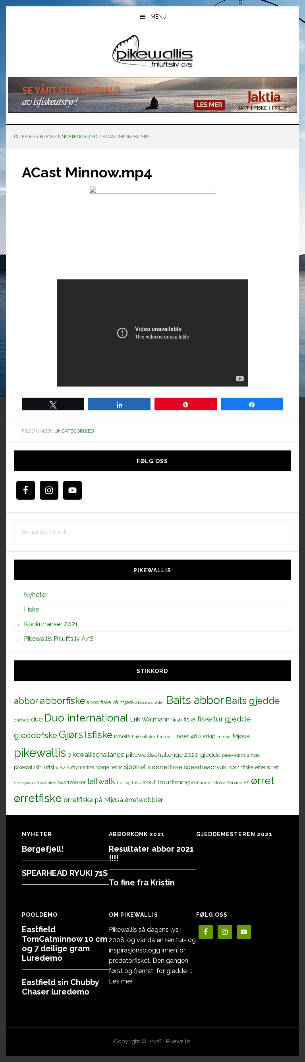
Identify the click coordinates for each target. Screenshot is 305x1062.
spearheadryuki (206, 767)
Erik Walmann (150, 719)
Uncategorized (74, 431)
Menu (158, 16)
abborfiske (62, 700)
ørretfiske (38, 798)
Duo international (86, 718)
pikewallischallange (96, 754)
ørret (262, 781)
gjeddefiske (35, 735)
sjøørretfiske (165, 767)
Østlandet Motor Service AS (220, 782)
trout (149, 782)
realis (116, 767)
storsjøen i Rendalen (35, 782)
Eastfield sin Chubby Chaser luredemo (60, 987)
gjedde (238, 718)
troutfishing (173, 782)
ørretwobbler (144, 800)
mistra (224, 736)
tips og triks (129, 782)
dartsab (21, 720)
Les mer (121, 981)
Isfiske (98, 735)
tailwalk (101, 781)
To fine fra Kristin (142, 882)
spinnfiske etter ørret (254, 767)
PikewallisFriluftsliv (152, 53)
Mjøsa (241, 736)
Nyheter (35, 594)
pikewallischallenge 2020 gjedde (173, 754)
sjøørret (135, 767)
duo (37, 719)
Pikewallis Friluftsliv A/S (59, 639)
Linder (164, 736)
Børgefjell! (43, 849)
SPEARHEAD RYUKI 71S (65, 873)
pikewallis (40, 753)
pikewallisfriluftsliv (241, 755)
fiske (189, 719)
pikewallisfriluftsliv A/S (41, 767)
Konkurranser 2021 (51, 624)
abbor (26, 701)
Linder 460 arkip (194, 736)
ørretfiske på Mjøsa (93, 800)
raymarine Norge (90, 767)
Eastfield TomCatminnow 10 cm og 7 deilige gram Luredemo (64, 944)
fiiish (176, 719)
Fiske (31, 609)
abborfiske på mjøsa (110, 702)
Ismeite (122, 736)
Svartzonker (71, 782)
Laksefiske (143, 736)
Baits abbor (195, 700)
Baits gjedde (253, 700)
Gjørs (71, 735)
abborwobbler (149, 702)
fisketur (210, 718)
